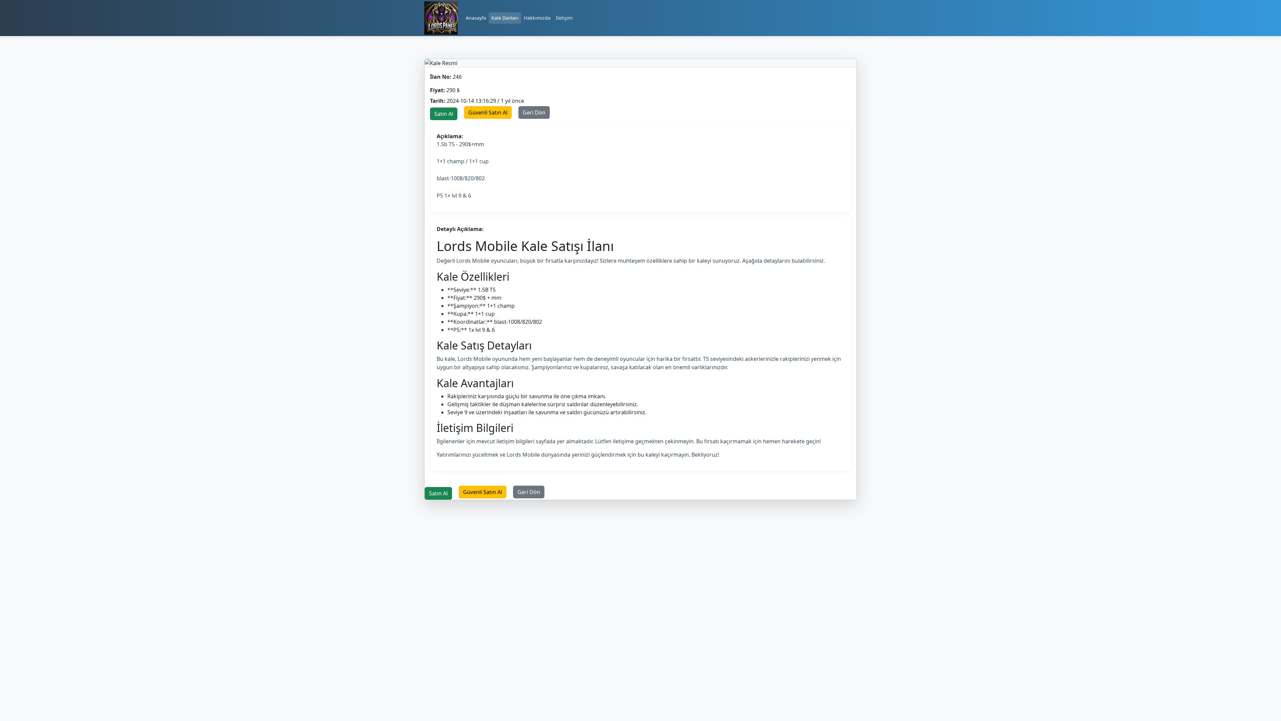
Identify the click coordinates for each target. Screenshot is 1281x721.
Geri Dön (534, 112)
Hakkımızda (537, 18)
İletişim (564, 18)
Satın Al (443, 113)
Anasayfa (476, 18)
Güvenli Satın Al (487, 112)
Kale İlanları (504, 18)
